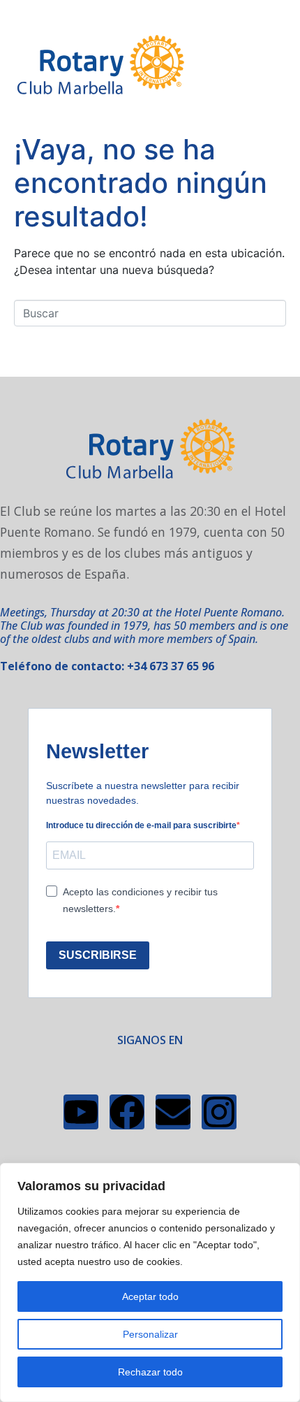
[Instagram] (219, 1111)
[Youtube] (80, 1111)
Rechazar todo (150, 1372)
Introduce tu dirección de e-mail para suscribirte (141, 825)
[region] (150, 1282)
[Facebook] (127, 1111)
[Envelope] (173, 1111)
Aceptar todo (150, 1296)
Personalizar (150, 1334)
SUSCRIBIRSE (98, 955)
